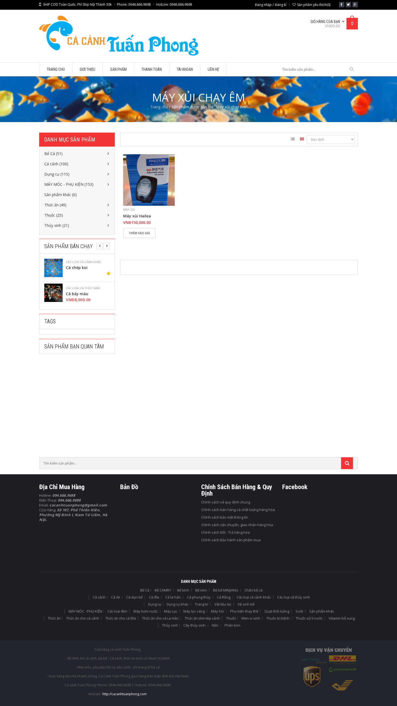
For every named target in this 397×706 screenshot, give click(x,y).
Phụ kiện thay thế (244, 611)
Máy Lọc (170, 611)
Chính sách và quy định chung (225, 502)
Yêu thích (129, 242)
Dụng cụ (154, 604)
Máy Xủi (129, 209)
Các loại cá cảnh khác (83, 262)
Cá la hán (173, 597)
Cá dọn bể (134, 597)
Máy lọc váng (194, 611)
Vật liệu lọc (222, 604)
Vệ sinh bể (246, 604)
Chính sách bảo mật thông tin (224, 517)
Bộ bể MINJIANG (225, 590)
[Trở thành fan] (341, 4)
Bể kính (183, 590)
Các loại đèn (117, 611)
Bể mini (201, 590)
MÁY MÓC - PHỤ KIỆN (85, 611)
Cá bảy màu (77, 293)
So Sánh (146, 242)
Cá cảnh (99, 597)
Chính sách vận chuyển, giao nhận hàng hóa (237, 524)
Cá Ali (115, 597)
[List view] (293, 140)
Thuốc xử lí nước (309, 618)
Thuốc (231, 618)
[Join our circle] (355, 4)
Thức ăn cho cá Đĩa (120, 618)
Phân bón (232, 625)
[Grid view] (302, 140)
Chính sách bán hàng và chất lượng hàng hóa (238, 509)
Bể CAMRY (163, 590)
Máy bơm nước (145, 611)
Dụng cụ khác (178, 604)
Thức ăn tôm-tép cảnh (202, 618)
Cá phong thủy (199, 597)
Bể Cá (144, 590)
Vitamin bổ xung (342, 618)
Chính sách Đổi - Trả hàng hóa (225, 532)
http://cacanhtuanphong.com (124, 694)
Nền (215, 625)
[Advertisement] (79, 407)
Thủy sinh (170, 625)
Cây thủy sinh (194, 625)
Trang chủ (159, 106)
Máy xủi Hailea (137, 216)
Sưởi (299, 611)
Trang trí (201, 604)
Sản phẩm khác (321, 611)
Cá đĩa (154, 597)
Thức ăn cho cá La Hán (160, 618)
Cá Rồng (223, 597)
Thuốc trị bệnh (278, 618)
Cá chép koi (77, 267)
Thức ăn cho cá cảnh (82, 618)
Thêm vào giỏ (139, 233)
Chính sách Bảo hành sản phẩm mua (231, 539)
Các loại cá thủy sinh (83, 288)
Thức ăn (54, 618)
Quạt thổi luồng (276, 611)
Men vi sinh (250, 618)
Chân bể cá (253, 590)
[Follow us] (348, 4)
